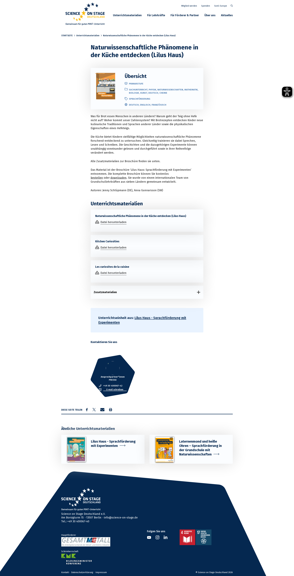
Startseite (67, 35)
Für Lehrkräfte (156, 15)
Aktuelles (227, 15)
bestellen (97, 178)
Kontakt (65, 572)
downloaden (118, 178)
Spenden (205, 5)
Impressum (101, 572)
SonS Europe (220, 5)
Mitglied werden (189, 5)
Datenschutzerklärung (82, 572)
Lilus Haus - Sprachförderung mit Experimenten (142, 320)
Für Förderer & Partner (185, 15)
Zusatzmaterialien (105, 292)
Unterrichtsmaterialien (127, 15)
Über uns (209, 15)
